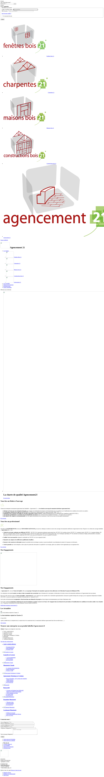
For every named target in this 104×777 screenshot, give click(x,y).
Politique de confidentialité (9, 774)
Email (5, 726)
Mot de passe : (5, 11)
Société (5, 725)
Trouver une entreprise (8, 284)
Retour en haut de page (16, 770)
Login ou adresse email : (7, 9)
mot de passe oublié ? (6, 13)
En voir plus (3, 518)
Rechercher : (3, 3)
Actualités (6, 283)
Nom (5, 722)
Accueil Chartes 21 (7, 744)
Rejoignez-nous (6, 286)
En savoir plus (6, 498)
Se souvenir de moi (7, 16)
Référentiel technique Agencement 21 (9, 605)
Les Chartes (6, 250)
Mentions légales (7, 772)
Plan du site (6, 775)
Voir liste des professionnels (7, 641)
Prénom (5, 723)
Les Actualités (6, 745)
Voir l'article (3, 623)
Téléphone (6, 728)
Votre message (7, 734)
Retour (2, 629)
